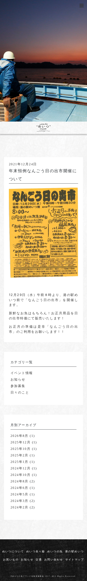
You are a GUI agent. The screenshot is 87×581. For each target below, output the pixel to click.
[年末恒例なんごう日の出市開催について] (43, 240)
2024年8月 (20, 481)
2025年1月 (20, 462)
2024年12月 (21, 468)
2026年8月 (20, 436)
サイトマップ (74, 559)
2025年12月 (21, 442)
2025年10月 (21, 449)
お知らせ (18, 379)
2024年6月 (20, 488)
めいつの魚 (55, 551)
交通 (39, 559)
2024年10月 (21, 475)
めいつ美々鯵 (35, 551)
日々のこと (20, 392)
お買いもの (11, 559)
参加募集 (18, 386)
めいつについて (13, 551)
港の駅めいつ (74, 551)
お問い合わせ (53, 559)
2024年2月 (20, 507)
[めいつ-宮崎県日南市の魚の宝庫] (43, 127)
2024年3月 (20, 501)
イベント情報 (22, 373)
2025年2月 (20, 455)
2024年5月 (20, 494)
